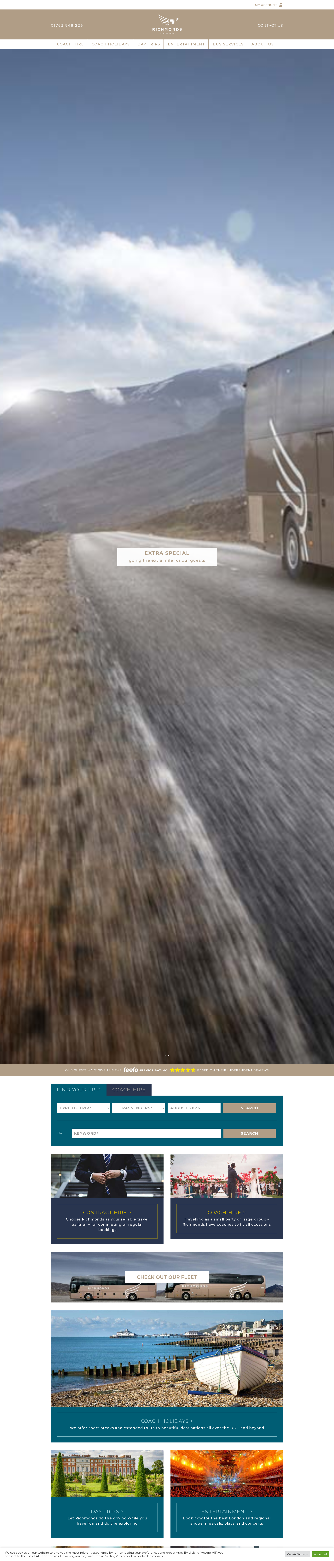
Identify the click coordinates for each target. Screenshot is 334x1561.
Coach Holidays (111, 44)
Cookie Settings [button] (297, 1554)
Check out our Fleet (167, 1277)
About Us (262, 44)
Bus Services (228, 44)
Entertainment (186, 44)
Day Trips (149, 44)
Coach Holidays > (167, 1421)
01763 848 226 (67, 25)
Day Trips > (107, 1511)
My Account (266, 5)
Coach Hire (70, 44)
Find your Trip (79, 1089)
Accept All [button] (320, 1554)
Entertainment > (226, 1511)
